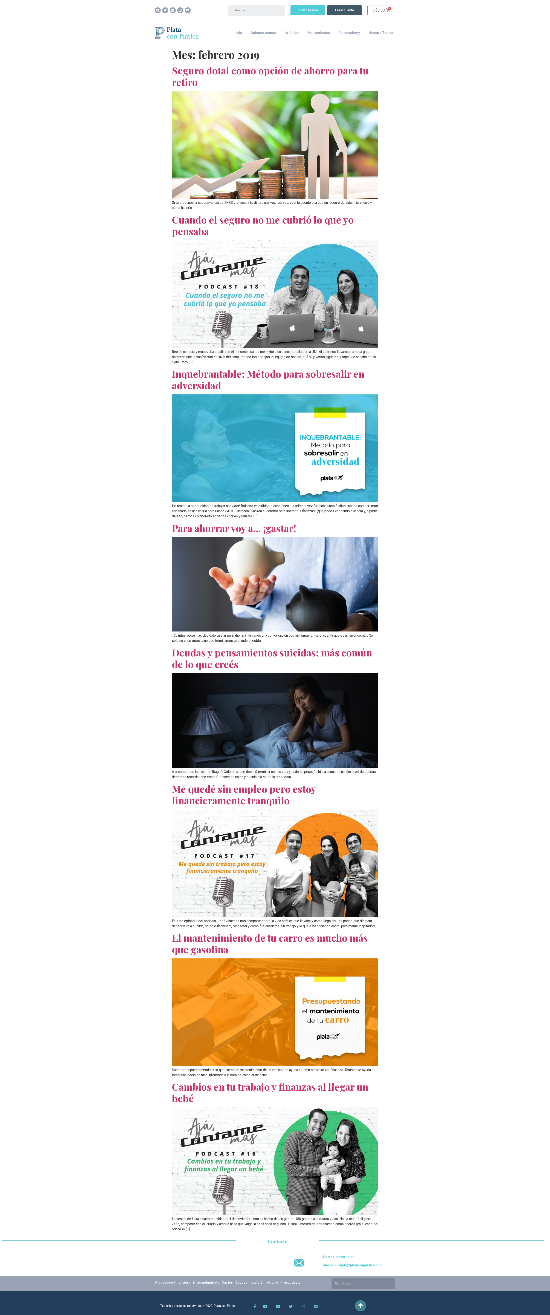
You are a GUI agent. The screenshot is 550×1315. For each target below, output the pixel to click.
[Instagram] (180, 10)
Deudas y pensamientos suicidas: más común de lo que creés (272, 658)
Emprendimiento (206, 1282)
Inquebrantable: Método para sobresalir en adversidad (268, 379)
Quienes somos (263, 33)
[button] (307, 10)
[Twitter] (165, 10)
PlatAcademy (349, 33)
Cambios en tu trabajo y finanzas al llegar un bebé (270, 1092)
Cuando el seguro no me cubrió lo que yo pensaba (263, 225)
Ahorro (272, 1282)
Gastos (227, 1282)
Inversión (257, 1282)
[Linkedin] (173, 10)
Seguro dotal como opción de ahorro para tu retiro (270, 76)
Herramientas (319, 33)
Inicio (238, 33)
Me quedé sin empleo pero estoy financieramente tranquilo (244, 794)
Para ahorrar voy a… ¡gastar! (234, 527)
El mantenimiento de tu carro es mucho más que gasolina (270, 943)
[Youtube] (188, 10)
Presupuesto (291, 1282)
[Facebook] (158, 10)
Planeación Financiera (172, 1282)
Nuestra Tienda (380, 33)
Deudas (241, 1282)
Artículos (292, 33)
